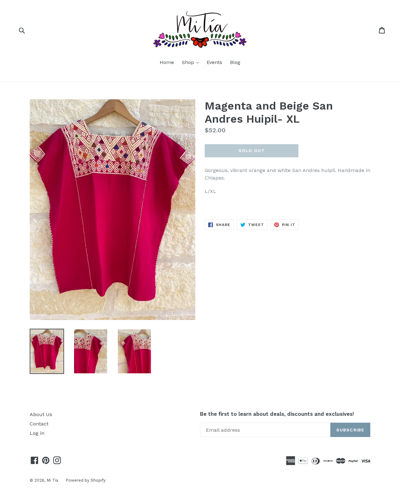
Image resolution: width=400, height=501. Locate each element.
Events (214, 62)
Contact (39, 424)
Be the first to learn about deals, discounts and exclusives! (277, 414)
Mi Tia (53, 480)
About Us (41, 414)
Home (167, 62)
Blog (235, 62)
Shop (192, 62)
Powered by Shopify (86, 480)
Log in (37, 433)
